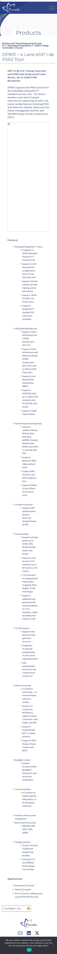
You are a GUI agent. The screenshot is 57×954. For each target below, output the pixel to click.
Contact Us (12, 908)
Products (28, 32)
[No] (53, 945)
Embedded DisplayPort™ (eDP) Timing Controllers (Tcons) (25, 46)
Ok (29, 950)
